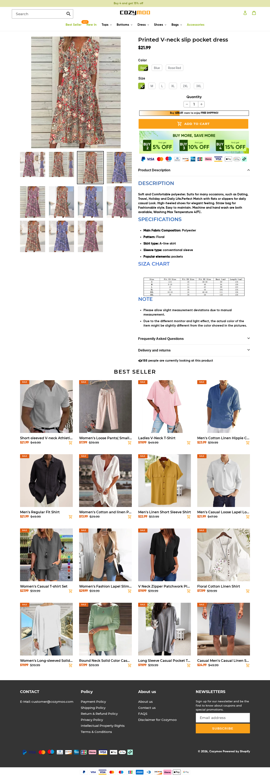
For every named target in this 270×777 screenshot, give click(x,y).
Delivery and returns (154, 350)
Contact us (147, 708)
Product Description (154, 170)
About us (145, 702)
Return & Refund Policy (99, 714)
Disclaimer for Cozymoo (157, 720)
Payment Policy (93, 702)
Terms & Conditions (96, 732)
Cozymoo (215, 751)
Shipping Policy (93, 708)
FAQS (142, 714)
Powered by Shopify (236, 751)
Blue (157, 68)
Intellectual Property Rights (103, 726)
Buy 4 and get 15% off (128, 3)
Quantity (194, 97)
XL (173, 86)
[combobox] (42, 14)
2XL (185, 86)
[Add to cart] (71, 443)
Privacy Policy (92, 720)
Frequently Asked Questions (161, 339)
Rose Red (174, 68)
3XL (198, 86)
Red (143, 68)
